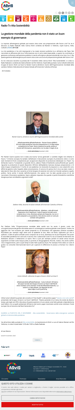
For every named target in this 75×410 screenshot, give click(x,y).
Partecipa (23, 379)
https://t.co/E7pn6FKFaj (39, 289)
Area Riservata (61, 379)
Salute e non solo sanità (65, 298)
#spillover (33, 212)
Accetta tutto (37, 405)
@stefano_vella (46, 210)
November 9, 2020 (43, 151)
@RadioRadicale (35, 142)
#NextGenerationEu (49, 286)
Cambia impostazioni (37, 398)
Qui (2, 391)
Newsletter (41, 379)
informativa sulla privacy (64, 391)
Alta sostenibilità (28, 322)
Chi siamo (4, 379)
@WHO (54, 142)
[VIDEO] (10, 48)
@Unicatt (55, 210)
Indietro (37, 340)
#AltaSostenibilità (23, 142)
